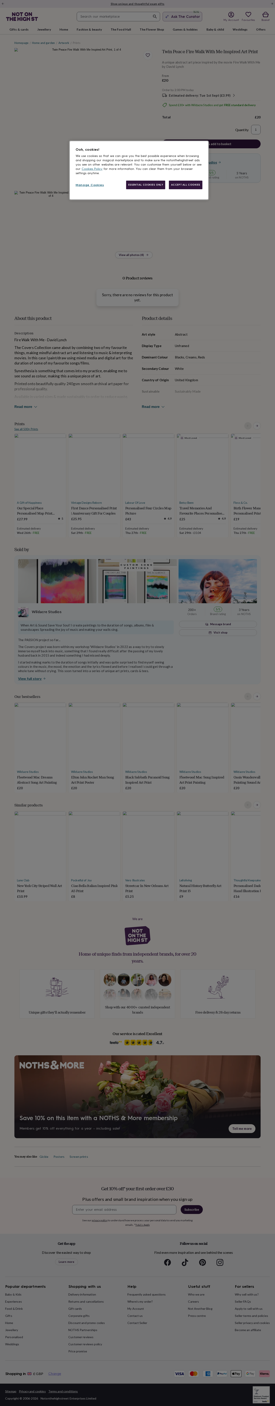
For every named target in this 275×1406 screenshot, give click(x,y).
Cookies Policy (92, 169)
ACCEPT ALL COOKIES (185, 184)
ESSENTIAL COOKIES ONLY (145, 184)
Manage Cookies (90, 185)
